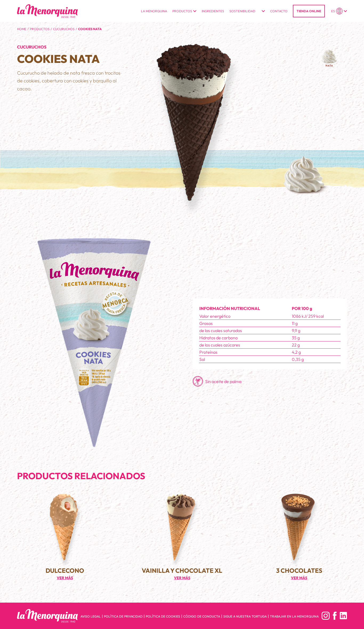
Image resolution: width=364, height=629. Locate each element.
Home (21, 29)
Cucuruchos (64, 29)
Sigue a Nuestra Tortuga (245, 616)
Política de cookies (163, 616)
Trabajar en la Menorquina (294, 616)
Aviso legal (90, 616)
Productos (40, 29)
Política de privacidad (123, 616)
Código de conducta (201, 616)
